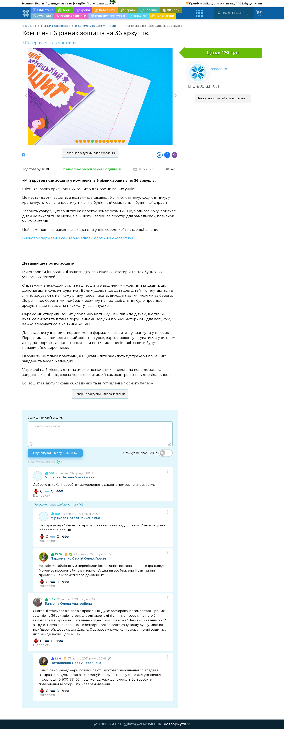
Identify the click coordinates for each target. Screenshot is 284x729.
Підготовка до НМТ (101, 3)
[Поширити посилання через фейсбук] (167, 155)
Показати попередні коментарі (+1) (58, 504)
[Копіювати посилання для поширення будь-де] (160, 155)
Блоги (39, 3)
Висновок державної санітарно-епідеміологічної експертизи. (78, 238)
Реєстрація (241, 13)
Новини (28, 3)
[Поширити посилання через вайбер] (174, 155)
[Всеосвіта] (25, 13)
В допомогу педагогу (90, 26)
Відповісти (42, 495)
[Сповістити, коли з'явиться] (23, 155)
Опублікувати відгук (55, 453)
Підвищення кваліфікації (65, 3)
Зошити (115, 26)
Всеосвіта (29, 26)
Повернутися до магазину (49, 42)
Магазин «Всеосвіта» (55, 26)
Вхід (226, 13)
